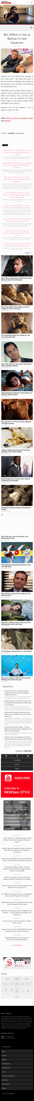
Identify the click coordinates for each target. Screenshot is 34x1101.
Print (4, 133)
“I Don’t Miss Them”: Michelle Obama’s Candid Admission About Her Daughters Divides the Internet (17, 693)
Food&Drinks (6, 1064)
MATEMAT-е (12, 1093)
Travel (3, 1072)
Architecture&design (8, 1076)
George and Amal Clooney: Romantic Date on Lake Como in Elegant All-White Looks (17, 903)
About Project (6, 1013)
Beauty (4, 1059)
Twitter (31, 118)
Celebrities (5, 1080)
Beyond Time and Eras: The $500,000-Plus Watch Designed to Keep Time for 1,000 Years (17, 930)
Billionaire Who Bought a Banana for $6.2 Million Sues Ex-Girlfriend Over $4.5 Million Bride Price (18, 714)
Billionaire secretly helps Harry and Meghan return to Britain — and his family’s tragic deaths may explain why (17, 912)
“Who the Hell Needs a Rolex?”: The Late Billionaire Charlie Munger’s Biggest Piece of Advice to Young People (18, 729)
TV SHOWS (17, 760)
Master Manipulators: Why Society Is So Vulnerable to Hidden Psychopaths (17, 938)
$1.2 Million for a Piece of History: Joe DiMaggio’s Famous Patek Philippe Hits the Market (17, 895)
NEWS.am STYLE (11, 118)
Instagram (7, 121)
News (3, 1051)
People (4, 1088)
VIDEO (17, 768)
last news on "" (24, 751)
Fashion (4, 1055)
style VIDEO (5, 1084)
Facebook (24, 118)
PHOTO (17, 764)
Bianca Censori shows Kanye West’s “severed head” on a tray (17, 922)
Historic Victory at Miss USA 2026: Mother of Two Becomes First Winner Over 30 (17, 886)
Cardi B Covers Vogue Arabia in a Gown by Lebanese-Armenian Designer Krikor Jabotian (18, 738)
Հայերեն (11, 133)
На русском (20, 133)
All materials (17, 945)
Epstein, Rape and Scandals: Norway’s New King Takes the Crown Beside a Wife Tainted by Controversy (18, 703)
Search (17, 997)
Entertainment (6, 1068)
